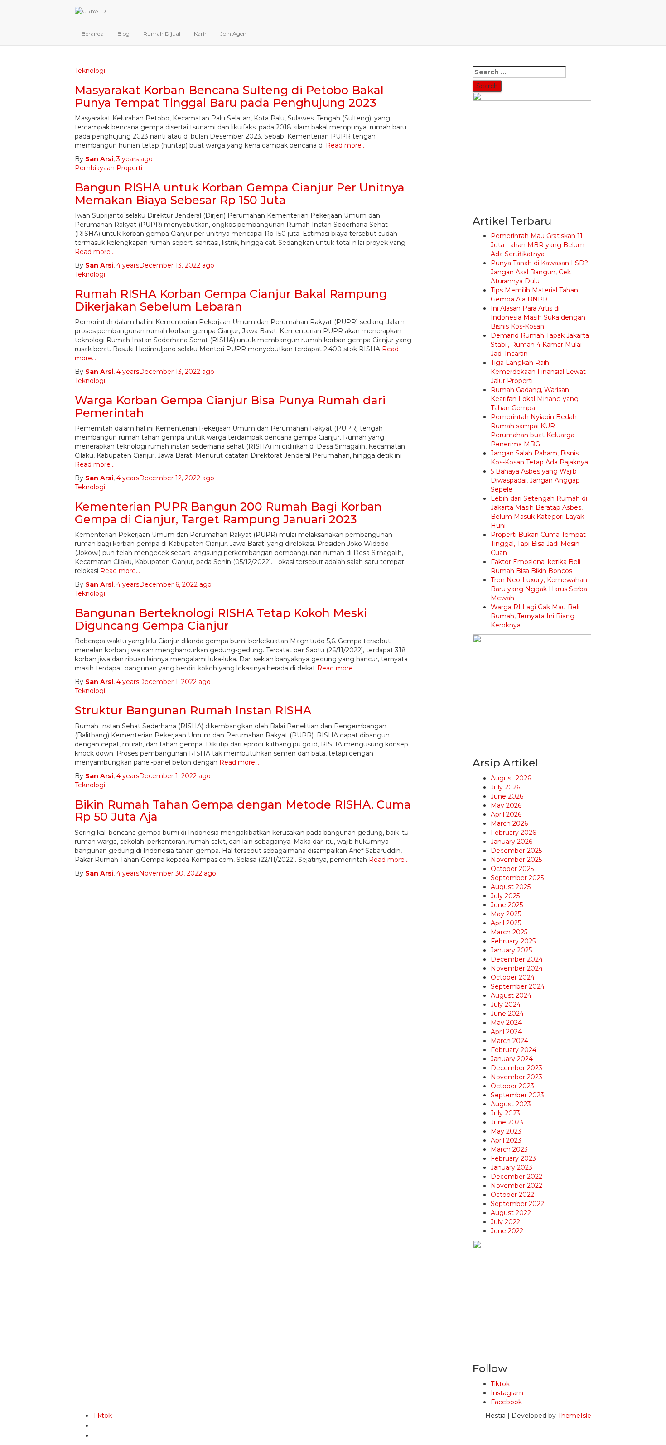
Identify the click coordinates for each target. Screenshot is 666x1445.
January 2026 (511, 841)
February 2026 (513, 832)
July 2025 (505, 896)
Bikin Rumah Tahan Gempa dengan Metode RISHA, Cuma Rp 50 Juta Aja (243, 811)
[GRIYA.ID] (289, 11)
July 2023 (505, 1113)
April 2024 (506, 1032)
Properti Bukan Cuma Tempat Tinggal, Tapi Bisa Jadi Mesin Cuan (538, 544)
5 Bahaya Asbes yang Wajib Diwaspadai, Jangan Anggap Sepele (535, 480)
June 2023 (507, 1122)
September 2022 (517, 1204)
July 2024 (506, 1004)
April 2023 (506, 1140)
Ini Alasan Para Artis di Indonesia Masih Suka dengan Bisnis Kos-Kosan (538, 317)
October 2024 (513, 977)
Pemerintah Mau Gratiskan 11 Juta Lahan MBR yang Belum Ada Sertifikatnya (537, 245)
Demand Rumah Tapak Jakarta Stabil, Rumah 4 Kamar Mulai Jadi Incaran (540, 344)
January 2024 (512, 1059)
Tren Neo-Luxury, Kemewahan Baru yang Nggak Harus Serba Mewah (539, 589)
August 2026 (511, 778)
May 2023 (506, 1131)
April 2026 (506, 814)
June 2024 (507, 1014)
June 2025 (507, 905)
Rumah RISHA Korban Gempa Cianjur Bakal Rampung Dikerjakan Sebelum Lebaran (231, 300)
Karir (200, 33)
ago (134, 159)
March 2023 (509, 1149)
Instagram (507, 1393)
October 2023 (512, 1086)
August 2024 (511, 995)
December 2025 (516, 851)
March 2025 (509, 932)
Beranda (93, 33)
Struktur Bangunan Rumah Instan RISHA (193, 710)
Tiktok (500, 1384)
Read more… (345, 145)
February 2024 (513, 1050)
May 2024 (506, 1023)
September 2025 (517, 878)
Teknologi (90, 274)
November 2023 (516, 1077)
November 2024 (517, 968)
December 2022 (516, 1176)
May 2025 (506, 914)
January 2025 (511, 950)
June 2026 (507, 796)
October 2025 (512, 869)
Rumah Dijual (161, 33)
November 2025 (516, 860)
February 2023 (513, 1158)
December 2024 (517, 959)
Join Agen (233, 33)
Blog (123, 33)
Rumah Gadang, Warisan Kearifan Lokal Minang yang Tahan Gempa (535, 399)
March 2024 (509, 1041)
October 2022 (512, 1195)
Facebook (506, 1402)
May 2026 (506, 805)
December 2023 (516, 1068)
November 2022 (516, 1186)
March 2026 (509, 823)
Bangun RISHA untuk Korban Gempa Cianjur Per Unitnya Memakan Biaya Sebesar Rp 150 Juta (240, 194)
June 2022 (507, 1231)
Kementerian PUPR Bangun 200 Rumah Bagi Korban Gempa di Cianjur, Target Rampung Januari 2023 (228, 513)
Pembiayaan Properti (108, 168)
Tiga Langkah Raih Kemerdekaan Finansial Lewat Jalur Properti (538, 372)
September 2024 (518, 986)
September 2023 (517, 1095)
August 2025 (511, 887)
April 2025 (506, 923)
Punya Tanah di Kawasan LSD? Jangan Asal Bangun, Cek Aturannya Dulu (539, 272)
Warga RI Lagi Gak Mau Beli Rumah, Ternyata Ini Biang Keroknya (535, 616)
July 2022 (505, 1222)
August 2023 (511, 1104)
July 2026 (505, 787)
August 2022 (511, 1213)
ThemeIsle (574, 1416)
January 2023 (511, 1167)
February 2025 (513, 941)
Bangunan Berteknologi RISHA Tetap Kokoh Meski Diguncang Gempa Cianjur (221, 619)
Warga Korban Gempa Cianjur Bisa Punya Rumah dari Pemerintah (230, 406)
